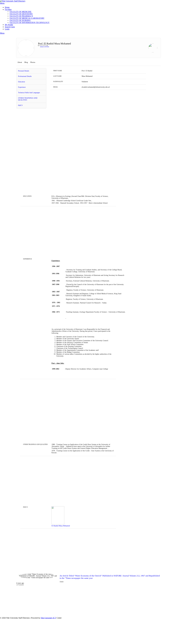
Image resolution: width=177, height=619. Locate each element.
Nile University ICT (48, 618)
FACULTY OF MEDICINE (20, 12)
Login (7, 29)
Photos (32, 62)
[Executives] (152, 48)
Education (21, 82)
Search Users (10, 27)
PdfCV (20, 105)
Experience (22, 87)
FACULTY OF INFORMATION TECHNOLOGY (29, 22)
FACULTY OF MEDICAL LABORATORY (27, 18)
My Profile (9, 25)
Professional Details (25, 76)
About (19, 62)
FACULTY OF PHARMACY (21, 16)
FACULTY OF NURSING (20, 20)
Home (7, 7)
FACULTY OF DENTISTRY (21, 14)
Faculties (8, 9)
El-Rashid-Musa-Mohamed (61, 526)
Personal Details (23, 71)
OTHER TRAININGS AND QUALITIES (27, 99)
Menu (2, 3)
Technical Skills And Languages (29, 93)
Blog (26, 62)
